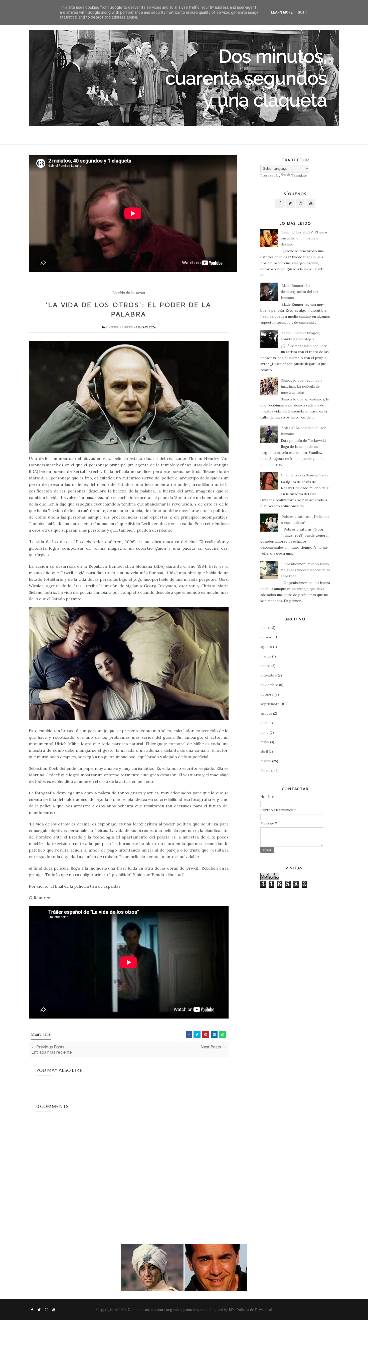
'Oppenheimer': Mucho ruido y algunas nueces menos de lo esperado (305, 570)
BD (231, 1309)
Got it (303, 12)
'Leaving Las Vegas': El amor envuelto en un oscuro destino (304, 238)
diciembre (268, 675)
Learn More (282, 12)
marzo (265, 656)
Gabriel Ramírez (120, 327)
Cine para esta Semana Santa (304, 475)
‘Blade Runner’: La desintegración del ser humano (299, 291)
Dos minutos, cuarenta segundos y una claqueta (167, 1309)
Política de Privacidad (254, 1309)
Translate (299, 175)
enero (265, 627)
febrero (266, 770)
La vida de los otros (128, 293)
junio (264, 732)
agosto (266, 646)
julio (264, 723)
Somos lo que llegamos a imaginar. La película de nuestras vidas (301, 386)
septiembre (270, 704)
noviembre (269, 685)
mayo (264, 742)
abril (264, 751)
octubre (267, 637)
